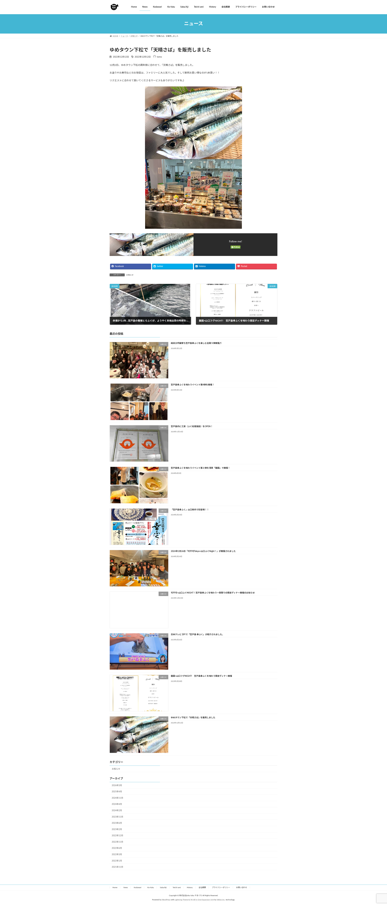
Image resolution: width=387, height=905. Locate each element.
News (125, 887)
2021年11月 (117, 867)
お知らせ (129, 275)
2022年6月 (117, 848)
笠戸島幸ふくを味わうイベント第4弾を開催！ (192, 385)
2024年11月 (117, 798)
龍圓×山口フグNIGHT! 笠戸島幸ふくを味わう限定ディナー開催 (201, 676)
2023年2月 (117, 829)
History (190, 887)
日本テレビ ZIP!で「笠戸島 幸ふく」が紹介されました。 (197, 635)
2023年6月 (117, 823)
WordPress (166, 900)
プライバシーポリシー (221, 887)
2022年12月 (117, 836)
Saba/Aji (163, 887)
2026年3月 (117, 785)
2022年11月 (117, 842)
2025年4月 (117, 792)
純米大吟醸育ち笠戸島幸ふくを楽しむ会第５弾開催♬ (196, 343)
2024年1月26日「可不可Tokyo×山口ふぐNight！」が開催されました (203, 551)
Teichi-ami (177, 887)
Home (114, 887)
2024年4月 (117, 804)
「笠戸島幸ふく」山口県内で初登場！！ (190, 510)
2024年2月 (117, 811)
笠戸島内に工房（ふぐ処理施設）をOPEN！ (192, 426)
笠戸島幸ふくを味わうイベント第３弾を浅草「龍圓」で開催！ (200, 468)
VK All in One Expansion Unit (202, 900)
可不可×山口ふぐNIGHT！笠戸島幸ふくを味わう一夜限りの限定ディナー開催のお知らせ (213, 593)
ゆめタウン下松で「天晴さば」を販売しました (193, 718)
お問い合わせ (241, 887)
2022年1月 (117, 861)
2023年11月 (117, 817)
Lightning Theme (181, 900)
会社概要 (202, 887)
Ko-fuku (150, 887)
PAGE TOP (375, 875)
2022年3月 (117, 854)
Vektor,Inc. (221, 900)
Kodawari (137, 887)
